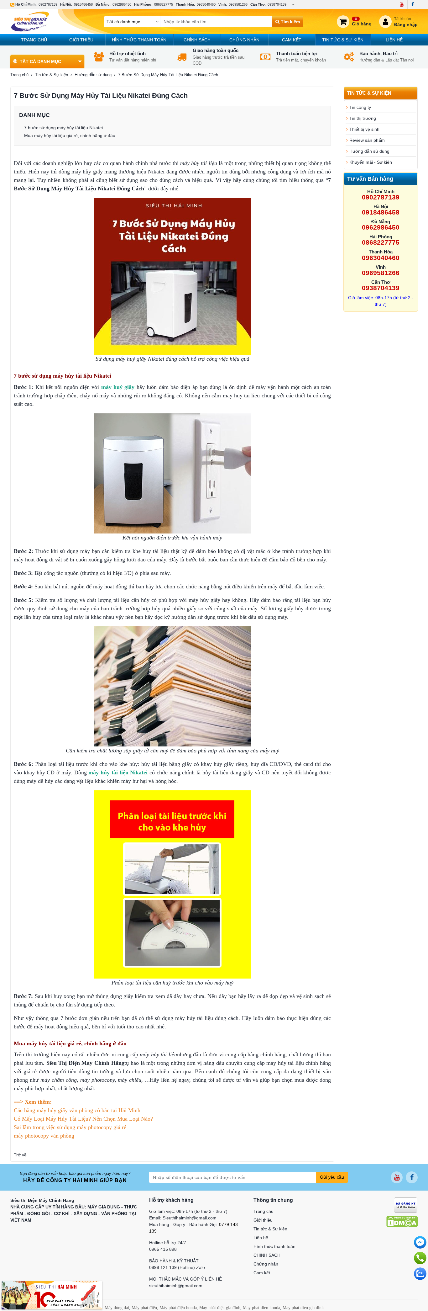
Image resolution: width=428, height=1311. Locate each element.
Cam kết (291, 39)
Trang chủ (34, 39)
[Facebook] (412, 4)
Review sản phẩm (367, 140)
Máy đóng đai (117, 1307)
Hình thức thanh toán (139, 39)
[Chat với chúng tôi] (420, 1273)
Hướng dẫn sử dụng (93, 74)
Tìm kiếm (289, 21)
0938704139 (277, 4)
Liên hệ (394, 39)
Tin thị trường (362, 118)
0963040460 (206, 4)
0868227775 (163, 4)
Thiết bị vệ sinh (364, 129)
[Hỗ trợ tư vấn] (420, 1258)
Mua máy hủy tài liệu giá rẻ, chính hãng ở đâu (69, 135)
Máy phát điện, (145, 1307)
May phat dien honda (261, 1307)
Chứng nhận (244, 39)
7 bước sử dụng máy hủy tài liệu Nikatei (63, 127)
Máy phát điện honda (178, 1307)
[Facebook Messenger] (420, 1242)
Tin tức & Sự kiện (342, 39)
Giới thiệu (81, 39)
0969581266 (238, 4)
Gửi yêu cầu (332, 1177)
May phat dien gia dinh (303, 1307)
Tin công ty (360, 107)
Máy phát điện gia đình (219, 1307)
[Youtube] (401, 4)
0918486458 (83, 4)
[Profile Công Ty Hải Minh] (51, 1295)
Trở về (20, 1154)
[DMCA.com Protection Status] (402, 1220)
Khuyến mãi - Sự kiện (370, 162)
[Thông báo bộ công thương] (406, 1204)
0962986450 (121, 4)
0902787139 (48, 4)
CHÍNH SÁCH (197, 39)
